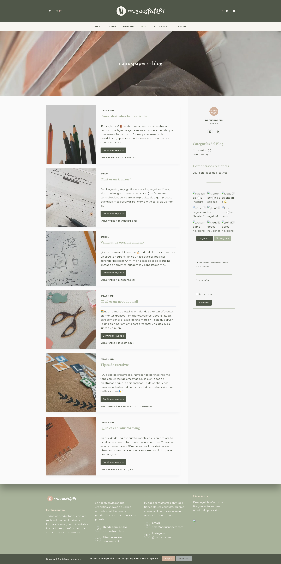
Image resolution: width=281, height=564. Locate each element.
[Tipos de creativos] (71, 382)
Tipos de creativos (115, 365)
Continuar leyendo (114, 151)
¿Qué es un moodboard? (119, 301)
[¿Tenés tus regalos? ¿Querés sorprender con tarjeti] (213, 212)
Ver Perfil (214, 123)
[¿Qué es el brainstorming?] (71, 446)
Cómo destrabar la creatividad (124, 116)
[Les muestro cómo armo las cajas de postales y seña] (228, 212)
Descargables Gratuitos (208, 502)
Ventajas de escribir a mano (122, 242)
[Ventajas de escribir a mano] (71, 258)
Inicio (98, 26)
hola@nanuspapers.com (167, 527)
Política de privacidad (206, 510)
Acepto (168, 558)
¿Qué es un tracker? (116, 179)
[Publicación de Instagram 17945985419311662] (199, 198)
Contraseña (202, 280)
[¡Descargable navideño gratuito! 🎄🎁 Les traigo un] (199, 227)
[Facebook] (234, 11)
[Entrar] (50, 11)
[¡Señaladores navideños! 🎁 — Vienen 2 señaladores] (228, 227)
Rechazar (184, 558)
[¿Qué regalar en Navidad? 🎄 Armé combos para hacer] (199, 212)
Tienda (112, 26)
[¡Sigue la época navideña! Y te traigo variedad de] (213, 227)
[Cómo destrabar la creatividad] (71, 134)
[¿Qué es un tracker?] (71, 197)
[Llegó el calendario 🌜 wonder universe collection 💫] (228, 198)
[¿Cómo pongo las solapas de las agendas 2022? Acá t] (213, 198)
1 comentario (144, 406)
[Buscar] (223, 11)
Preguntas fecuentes (206, 506)
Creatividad (107, 110)
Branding (128, 26)
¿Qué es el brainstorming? (121, 428)
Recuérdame (205, 294)
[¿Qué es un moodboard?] (71, 319)
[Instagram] (227, 11)
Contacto (180, 26)
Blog (144, 26)
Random (105, 174)
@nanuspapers (162, 537)
